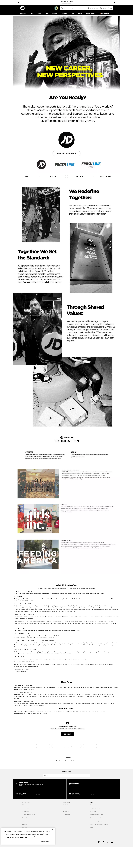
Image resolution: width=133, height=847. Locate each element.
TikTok (75, 761)
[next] (114, 2)
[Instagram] (99, 842)
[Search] (62, 8)
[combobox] (73, 8)
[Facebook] (103, 842)
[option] (66, 97)
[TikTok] (95, 842)
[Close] (52, 829)
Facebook (59, 761)
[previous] (18, 2)
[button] (56, 8)
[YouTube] (112, 842)
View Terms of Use (11, 837)
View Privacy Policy (22, 837)
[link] (22, 8)
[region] (28, 836)
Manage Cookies (45, 841)
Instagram (66, 761)
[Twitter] (107, 842)
